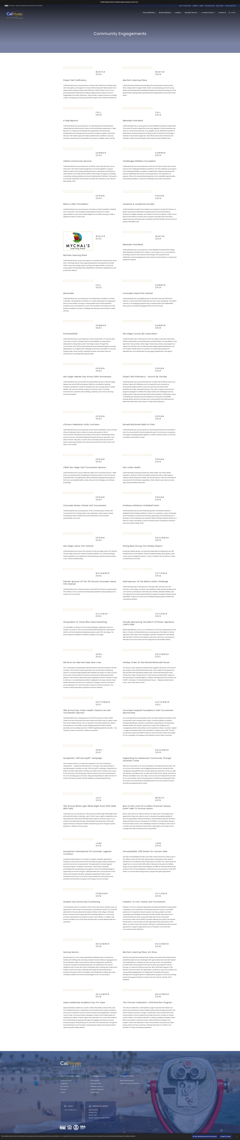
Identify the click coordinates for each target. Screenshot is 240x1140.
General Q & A (93, 1112)
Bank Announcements (127, 1080)
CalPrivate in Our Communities (129, 1083)
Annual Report (220, 5)
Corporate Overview (96, 1086)
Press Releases (94, 1080)
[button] (171, 12)
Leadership (195, 5)
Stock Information (95, 1083)
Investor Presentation (97, 1089)
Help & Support (93, 1110)
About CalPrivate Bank (185, 5)
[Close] (237, 1136)
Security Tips (93, 1115)
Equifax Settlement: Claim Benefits (99, 1118)
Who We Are (64, 1086)
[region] (120, 1136)
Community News (127, 1076)
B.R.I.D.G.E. (63, 1089)
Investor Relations (209, 5)
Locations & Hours (66, 1080)
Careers (201, 5)
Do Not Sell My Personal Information (205, 1136)
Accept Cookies (225, 1136)
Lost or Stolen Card (230, 5)
